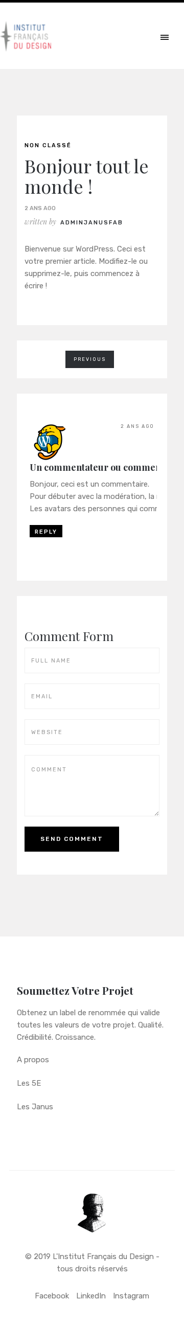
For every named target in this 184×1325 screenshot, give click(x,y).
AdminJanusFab (91, 222)
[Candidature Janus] (92, 1220)
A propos (33, 1059)
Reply (46, 532)
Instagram (131, 1295)
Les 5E (29, 1083)
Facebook (52, 1295)
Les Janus (35, 1106)
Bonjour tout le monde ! (87, 175)
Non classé (48, 145)
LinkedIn (91, 1295)
